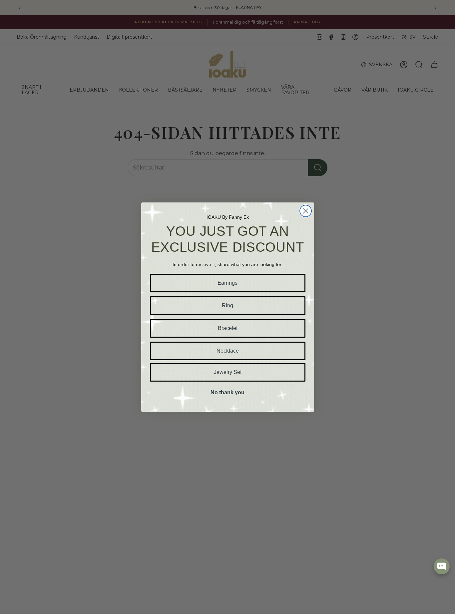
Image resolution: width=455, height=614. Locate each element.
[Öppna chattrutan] (442, 566)
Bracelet (227, 328)
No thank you (227, 392)
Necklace (228, 351)
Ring (227, 305)
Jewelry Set (227, 372)
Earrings (227, 283)
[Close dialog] (305, 211)
